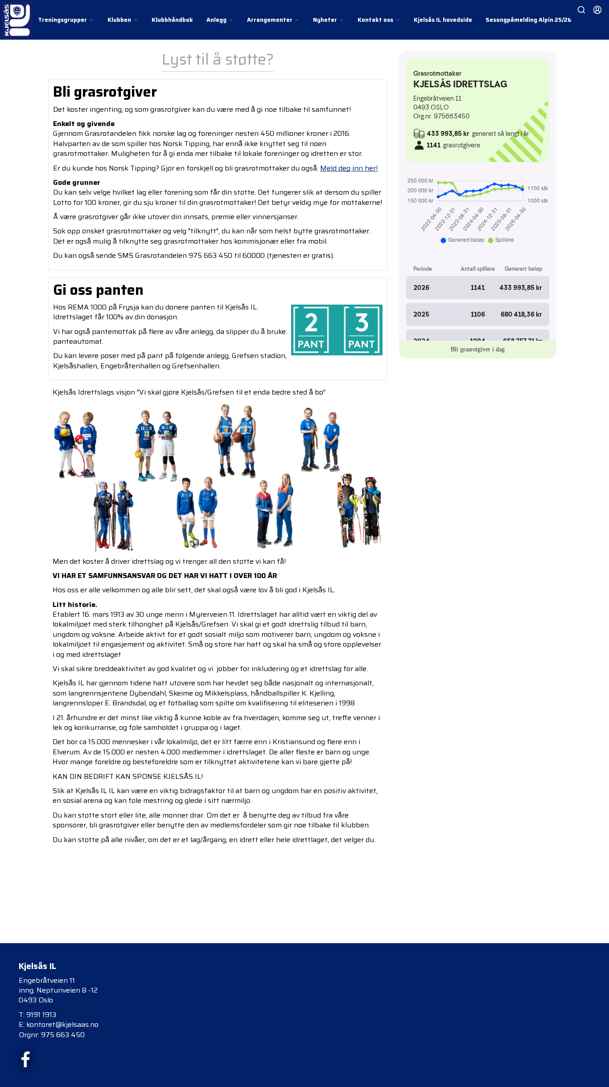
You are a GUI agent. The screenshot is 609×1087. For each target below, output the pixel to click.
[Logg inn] (597, 10)
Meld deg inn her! (349, 168)
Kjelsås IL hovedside (443, 19)
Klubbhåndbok (172, 19)
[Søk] (581, 10)
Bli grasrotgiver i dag (478, 349)
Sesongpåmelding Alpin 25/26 (529, 19)
